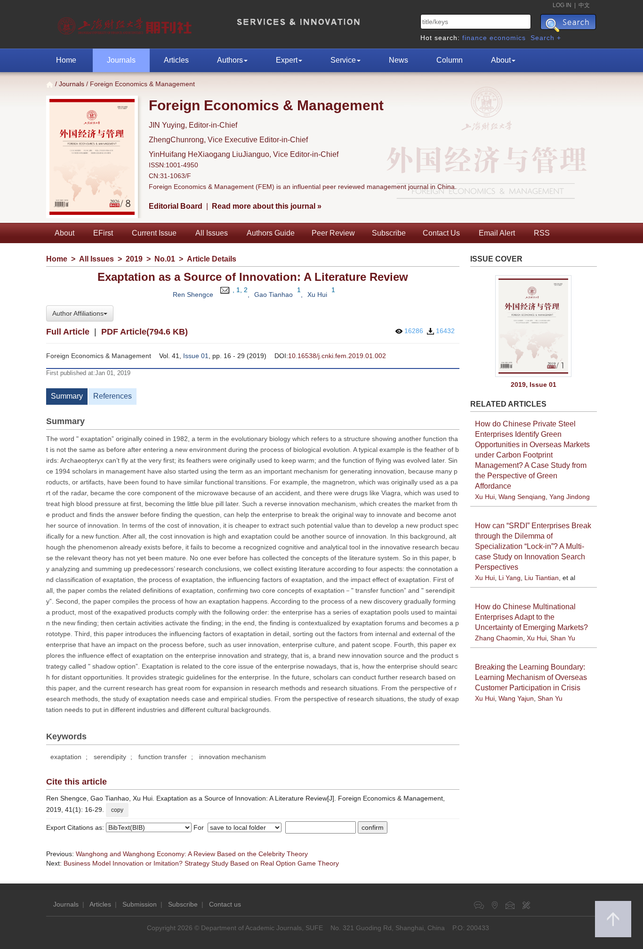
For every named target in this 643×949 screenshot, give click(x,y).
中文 (584, 5)
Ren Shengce (193, 294)
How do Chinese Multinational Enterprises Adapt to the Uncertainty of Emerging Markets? (531, 617)
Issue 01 (196, 356)
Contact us (225, 904)
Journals (121, 60)
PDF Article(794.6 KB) (144, 331)
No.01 (164, 259)
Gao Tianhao (273, 294)
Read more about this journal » (267, 206)
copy (117, 810)
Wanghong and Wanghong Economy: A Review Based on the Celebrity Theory (192, 854)
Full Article (67, 331)
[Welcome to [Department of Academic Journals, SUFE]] (126, 23)
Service (343, 60)
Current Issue (154, 233)
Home (66, 60)
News (398, 60)
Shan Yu (562, 638)
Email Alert (497, 233)
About (501, 60)
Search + (545, 37)
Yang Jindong (569, 496)
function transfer (162, 757)
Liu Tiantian (541, 577)
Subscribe (389, 233)
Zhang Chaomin (499, 638)
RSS (542, 233)
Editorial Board (175, 206)
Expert (286, 60)
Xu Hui (317, 294)
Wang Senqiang (522, 496)
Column (449, 60)
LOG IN (562, 5)
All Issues (211, 233)
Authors (230, 60)
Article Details (211, 259)
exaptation (65, 757)
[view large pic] (533, 326)
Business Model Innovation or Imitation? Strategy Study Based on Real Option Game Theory (201, 863)
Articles (176, 60)
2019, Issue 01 (533, 384)
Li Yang (509, 577)
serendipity (110, 757)
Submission (139, 904)
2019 (134, 259)
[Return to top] (613, 919)
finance (474, 37)
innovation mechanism (232, 757)
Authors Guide (271, 233)
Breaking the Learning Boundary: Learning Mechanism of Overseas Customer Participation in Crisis (531, 677)
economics (508, 37)
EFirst (103, 233)
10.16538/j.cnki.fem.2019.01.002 (337, 356)
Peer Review (333, 233)
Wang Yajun (516, 698)
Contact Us (441, 233)
